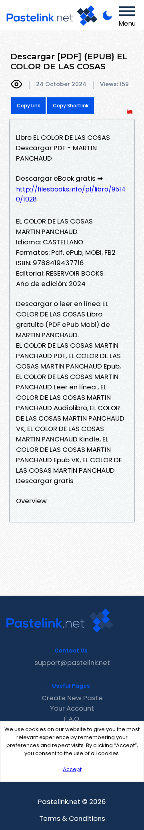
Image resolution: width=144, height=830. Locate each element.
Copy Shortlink (70, 105)
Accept (72, 769)
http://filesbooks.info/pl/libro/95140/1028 (71, 194)
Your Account (72, 708)
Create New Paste (72, 698)
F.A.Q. (72, 718)
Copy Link (28, 105)
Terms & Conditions (72, 818)
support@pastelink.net (72, 662)
